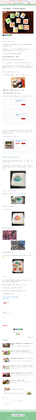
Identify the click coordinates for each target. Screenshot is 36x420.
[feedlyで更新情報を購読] (17, 334)
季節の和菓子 (5, 325)
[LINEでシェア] (9, 35)
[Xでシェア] (3, 35)
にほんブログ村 (5, 298)
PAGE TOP (18, 410)
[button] (11, 35)
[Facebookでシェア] (5, 35)
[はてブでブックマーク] (7, 35)
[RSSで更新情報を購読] (19, 334)
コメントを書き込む (18, 400)
